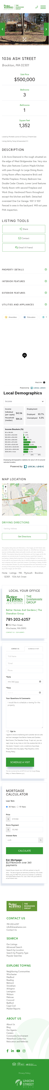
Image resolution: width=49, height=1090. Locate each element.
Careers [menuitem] (10, 1033)
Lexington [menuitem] (11, 991)
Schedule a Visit (33, 649)
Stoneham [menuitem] (11, 985)
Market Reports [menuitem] (13, 1008)
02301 (7, 576)
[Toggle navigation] (43, 7)
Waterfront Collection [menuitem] (16, 1038)
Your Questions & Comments (18, 698)
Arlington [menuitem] (11, 988)
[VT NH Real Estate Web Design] (24, 1083)
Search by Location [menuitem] (15, 950)
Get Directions (24, 536)
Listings (13, 573)
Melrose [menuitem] (10, 997)
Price (8, 814)
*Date (8, 677)
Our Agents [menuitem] (12, 1030)
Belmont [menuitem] (10, 982)
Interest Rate (11, 835)
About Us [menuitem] (11, 1024)
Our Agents (20, 632)
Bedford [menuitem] (10, 1002)
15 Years (22, 806)
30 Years (12, 806)
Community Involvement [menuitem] (17, 1035)
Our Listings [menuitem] (12, 944)
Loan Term (10, 801)
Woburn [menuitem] (10, 994)
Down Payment (12, 825)
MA (20, 573)
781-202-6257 (18, 619)
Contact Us (10, 632)
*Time (8, 688)
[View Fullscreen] (5, 496)
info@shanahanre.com (16, 927)
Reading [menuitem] (10, 980)
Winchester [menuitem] (12, 974)
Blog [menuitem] (9, 1027)
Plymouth (28, 573)
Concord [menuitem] (10, 1000)
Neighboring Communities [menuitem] (18, 971)
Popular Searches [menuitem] (14, 955)
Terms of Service (16, 773)
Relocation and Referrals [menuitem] (17, 1041)
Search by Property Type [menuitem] (17, 952)
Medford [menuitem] (10, 977)
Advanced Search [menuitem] (14, 947)
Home (4, 573)
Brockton (39, 573)
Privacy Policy (10, 752)
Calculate (24, 850)
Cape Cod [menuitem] (11, 1005)
